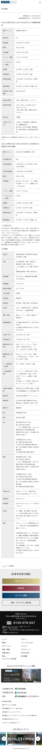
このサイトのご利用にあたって (11, 722)
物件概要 (24, 656)
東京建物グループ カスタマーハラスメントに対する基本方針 (19, 715)
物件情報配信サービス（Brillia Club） (12, 708)
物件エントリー (21, 581)
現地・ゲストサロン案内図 (21, 603)
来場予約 (21, 588)
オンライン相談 (21, 595)
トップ (4, 639)
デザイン (24, 639)
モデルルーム (25, 649)
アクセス (24, 646)
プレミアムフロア (27, 643)
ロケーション (6, 646)
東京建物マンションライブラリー (11, 712)
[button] (4, 738)
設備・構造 (6, 649)
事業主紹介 (6, 653)
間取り (4, 643)
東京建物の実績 (6, 701)
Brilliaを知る (25, 653)
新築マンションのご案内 (9, 705)
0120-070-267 (24, 623)
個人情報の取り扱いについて (10, 719)
